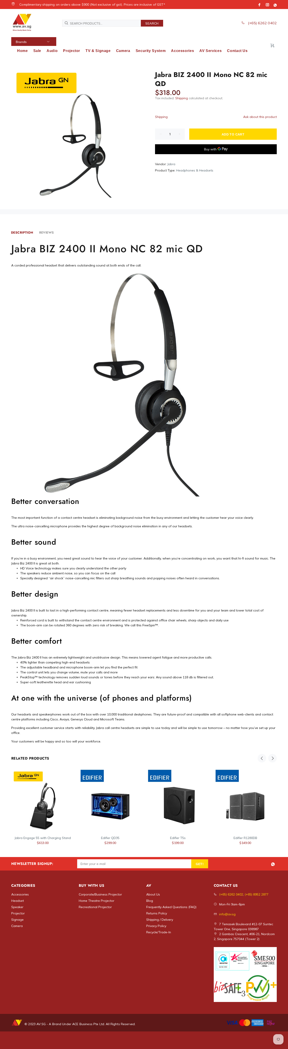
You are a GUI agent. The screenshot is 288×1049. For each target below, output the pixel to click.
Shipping (181, 98)
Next (272, 758)
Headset (17, 901)
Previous (262, 758)
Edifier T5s (178, 838)
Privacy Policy (156, 926)
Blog (149, 901)
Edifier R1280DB (245, 838)
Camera (17, 926)
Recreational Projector (95, 907)
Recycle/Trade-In (158, 932)
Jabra (171, 164)
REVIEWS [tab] (46, 232)
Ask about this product (260, 117)
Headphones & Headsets (194, 170)
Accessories (20, 894)
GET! (200, 864)
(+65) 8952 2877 (256, 894)
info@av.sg (227, 914)
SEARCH (152, 23)
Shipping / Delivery (159, 920)
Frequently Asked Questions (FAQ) (171, 907)
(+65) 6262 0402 (262, 23)
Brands (21, 42)
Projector (18, 913)
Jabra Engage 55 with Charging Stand (43, 838)
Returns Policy (156, 913)
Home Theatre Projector (96, 901)
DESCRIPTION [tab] (22, 232)
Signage (17, 920)
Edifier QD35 (110, 838)
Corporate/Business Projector (100, 894)
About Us (153, 894)
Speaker (17, 907)
